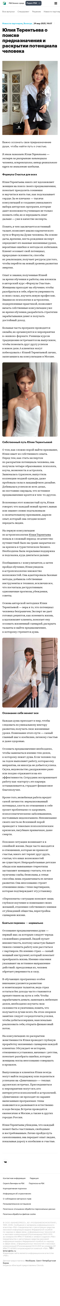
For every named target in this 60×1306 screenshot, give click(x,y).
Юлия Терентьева (40, 535)
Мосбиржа (30, 1260)
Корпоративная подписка (15, 1188)
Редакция (34, 1177)
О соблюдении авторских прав (17, 1198)
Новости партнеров (12, 23)
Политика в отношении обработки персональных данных (29, 1208)
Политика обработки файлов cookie (19, 1213)
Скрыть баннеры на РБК (13, 1183)
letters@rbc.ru (9, 1250)
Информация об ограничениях (17, 1193)
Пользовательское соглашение (17, 1203)
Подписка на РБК (36, 1183)
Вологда (28, 23)
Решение (36, 11)
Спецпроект (23, 11)
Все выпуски (8, 11)
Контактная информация (14, 1177)
